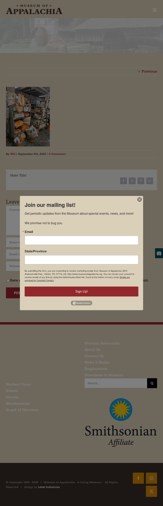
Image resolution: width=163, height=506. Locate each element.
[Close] (139, 199)
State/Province (36, 251)
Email (29, 231)
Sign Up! (81, 291)
